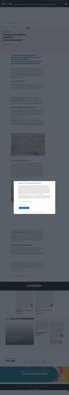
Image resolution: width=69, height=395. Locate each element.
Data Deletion (28, 211)
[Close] (53, 183)
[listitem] (34, 201)
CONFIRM (24, 207)
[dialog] (34, 197)
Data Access (34, 211)
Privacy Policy (40, 211)
